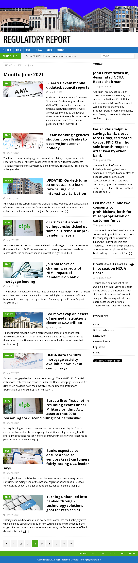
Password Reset (102, 341)
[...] (109, 118)
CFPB (49, 50)
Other (60, 50)
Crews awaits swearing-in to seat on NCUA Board (113, 268)
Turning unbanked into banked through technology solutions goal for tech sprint (66, 503)
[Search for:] (118, 55)
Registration (99, 335)
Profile (96, 352)
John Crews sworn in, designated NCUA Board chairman (111, 77)
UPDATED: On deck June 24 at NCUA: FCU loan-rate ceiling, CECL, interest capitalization (66, 187)
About (96, 324)
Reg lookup (99, 347)
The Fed (7, 50)
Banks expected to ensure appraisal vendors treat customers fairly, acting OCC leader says (46, 459)
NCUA (39, 50)
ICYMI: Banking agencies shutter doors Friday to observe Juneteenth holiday (67, 141)
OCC (28, 50)
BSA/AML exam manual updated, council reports (67, 85)
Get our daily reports (104, 330)
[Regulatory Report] (69, 30)
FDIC (18, 50)
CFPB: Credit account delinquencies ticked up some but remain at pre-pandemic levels (67, 229)
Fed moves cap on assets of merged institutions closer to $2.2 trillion (67, 318)
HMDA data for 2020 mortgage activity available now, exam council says (64, 361)
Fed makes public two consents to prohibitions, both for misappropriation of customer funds (112, 212)
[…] (75, 124)
